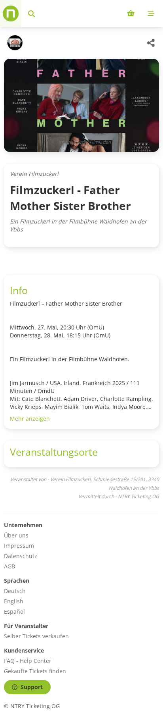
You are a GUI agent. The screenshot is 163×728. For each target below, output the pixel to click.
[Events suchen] (31, 13)
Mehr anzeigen (30, 418)
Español (14, 611)
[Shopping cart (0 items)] (131, 13)
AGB (9, 566)
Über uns (16, 535)
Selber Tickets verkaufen (36, 636)
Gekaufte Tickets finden (35, 671)
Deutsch (15, 591)
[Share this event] (151, 43)
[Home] (10, 13)
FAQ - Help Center (27, 660)
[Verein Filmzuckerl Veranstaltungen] (13, 43)
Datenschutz (20, 556)
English (13, 601)
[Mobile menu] (151, 13)
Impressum (19, 545)
